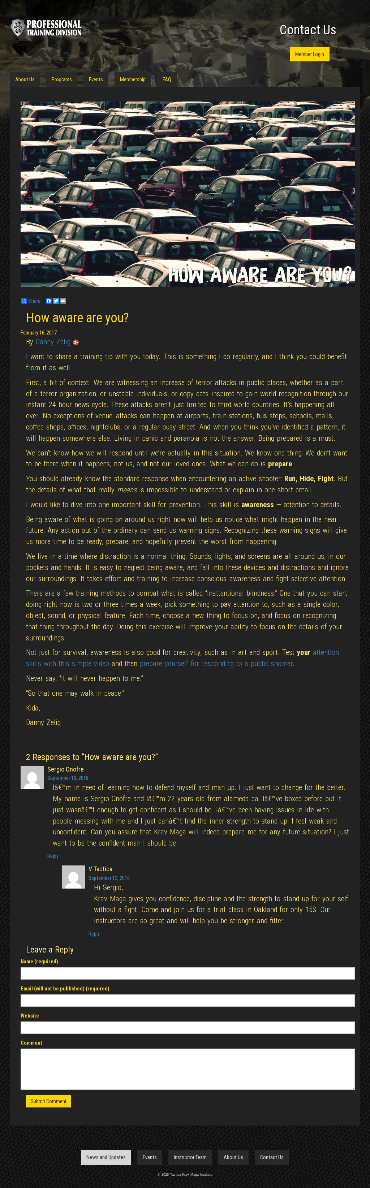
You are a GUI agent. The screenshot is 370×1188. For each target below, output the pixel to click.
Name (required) (39, 961)
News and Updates (106, 1157)
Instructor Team (190, 1157)
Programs (62, 79)
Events (96, 79)
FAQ (167, 79)
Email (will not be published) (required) (65, 988)
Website (30, 1015)
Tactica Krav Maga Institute (46, 28)
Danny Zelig (53, 341)
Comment (31, 1043)
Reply (53, 856)
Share (34, 301)
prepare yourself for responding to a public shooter (216, 663)
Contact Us (308, 30)
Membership (133, 79)
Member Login (309, 54)
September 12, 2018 (109, 878)
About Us (25, 79)
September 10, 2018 (68, 778)
